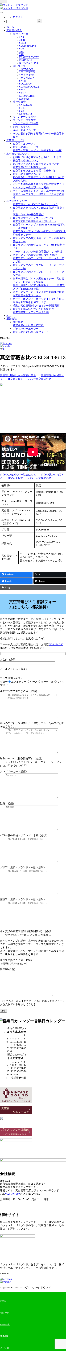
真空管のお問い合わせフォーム (31, 332)
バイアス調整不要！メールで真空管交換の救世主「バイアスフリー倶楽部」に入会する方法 (38, 194)
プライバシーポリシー (25, 328)
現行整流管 (19, 101)
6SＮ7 (22, 92)
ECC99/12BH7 (27, 95)
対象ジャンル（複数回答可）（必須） (32, 762)
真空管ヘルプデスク (24, 143)
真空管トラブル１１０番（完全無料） (34, 170)
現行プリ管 (19, 66)
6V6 (21, 48)
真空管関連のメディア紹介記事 (31, 312)
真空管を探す (15, 378)
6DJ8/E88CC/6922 (29, 86)
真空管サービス (15, 140)
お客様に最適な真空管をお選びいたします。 (38, 157)
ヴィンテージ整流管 (24, 116)
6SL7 (22, 89)
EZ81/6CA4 (25, 113)
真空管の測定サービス (25, 147)
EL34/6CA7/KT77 (29, 57)
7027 (21, 51)
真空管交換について (17, 153)
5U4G (22, 107)
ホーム (10, 27)
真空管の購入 (14, 30)
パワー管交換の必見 (39, 378)
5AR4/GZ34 (25, 105)
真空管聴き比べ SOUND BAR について (35, 204)
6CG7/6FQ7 (25, 83)
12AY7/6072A (26, 78)
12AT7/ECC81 (27, 69)
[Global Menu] (1, 12)
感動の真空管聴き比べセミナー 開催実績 (36, 305)
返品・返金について (24, 130)
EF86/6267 (25, 98)
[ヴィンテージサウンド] (14, 5)
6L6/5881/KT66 (27, 45)
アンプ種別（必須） (32, 682)
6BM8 (22, 42)
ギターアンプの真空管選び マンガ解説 (35, 255)
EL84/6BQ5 (25, 60)
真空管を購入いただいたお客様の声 (33, 309)
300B (22, 40)
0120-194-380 (56, 644)
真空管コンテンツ (16, 201)
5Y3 (21, 110)
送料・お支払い (22, 126)
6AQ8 (22, 80)
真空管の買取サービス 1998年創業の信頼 (37, 150)
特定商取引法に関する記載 (28, 325)
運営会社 (11, 318)
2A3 (21, 37)
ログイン (18, 17)
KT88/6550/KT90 (28, 63)
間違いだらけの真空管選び (28, 214)
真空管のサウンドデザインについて (33, 217)
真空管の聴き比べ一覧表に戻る (18, 375)
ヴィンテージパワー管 (25, 123)
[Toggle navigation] (3, 1)
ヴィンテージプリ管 (24, 120)
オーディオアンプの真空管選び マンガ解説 (37, 251)
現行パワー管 (20, 33)
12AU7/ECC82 (27, 72)
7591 (21, 54)
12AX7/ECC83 (27, 75)
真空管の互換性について (27, 174)
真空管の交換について (25, 160)
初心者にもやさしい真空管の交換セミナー (37, 164)
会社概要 (18, 322)
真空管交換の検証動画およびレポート (34, 221)
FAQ (9, 315)
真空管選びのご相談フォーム (29, 167)
